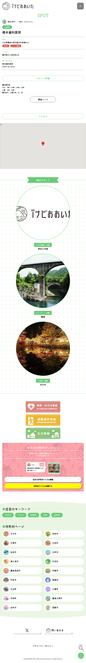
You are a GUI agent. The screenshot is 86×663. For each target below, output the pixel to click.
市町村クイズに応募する (43, 486)
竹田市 (55, 561)
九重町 (55, 589)
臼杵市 (55, 552)
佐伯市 (13, 552)
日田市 (55, 542)
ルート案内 (16, 46)
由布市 (57, 514)
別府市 (33, 514)
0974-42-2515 (8, 66)
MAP (6, 46)
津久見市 (14, 561)
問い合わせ (57, 630)
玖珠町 (13, 598)
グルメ (21, 514)
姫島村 (55, 579)
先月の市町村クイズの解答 (43, 479)
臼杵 (45, 514)
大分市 (8, 514)
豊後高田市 (15, 570)
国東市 (55, 607)
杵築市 (55, 570)
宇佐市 (13, 579)
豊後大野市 (57, 598)
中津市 (13, 542)
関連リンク (43, 99)
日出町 (13, 589)
